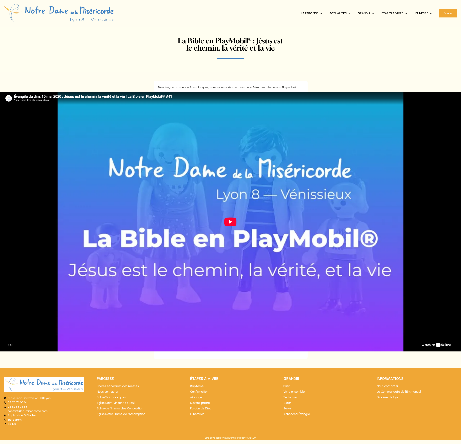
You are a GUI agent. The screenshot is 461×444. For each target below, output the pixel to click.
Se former (290, 397)
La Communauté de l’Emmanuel (399, 391)
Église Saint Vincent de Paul (116, 403)
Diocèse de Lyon (388, 397)
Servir (287, 408)
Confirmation (199, 391)
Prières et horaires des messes (118, 386)
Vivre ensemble (294, 391)
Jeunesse (421, 13)
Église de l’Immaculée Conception (120, 408)
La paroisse (309, 13)
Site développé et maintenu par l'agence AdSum (230, 437)
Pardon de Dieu (200, 408)
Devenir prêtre (200, 403)
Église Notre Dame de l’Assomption (121, 414)
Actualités (338, 13)
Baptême (196, 386)
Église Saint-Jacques (111, 397)
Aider (287, 403)
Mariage (196, 397)
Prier (286, 386)
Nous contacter (107, 391)
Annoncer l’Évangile (296, 414)
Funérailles (197, 414)
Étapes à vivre (392, 13)
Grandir (364, 13)
